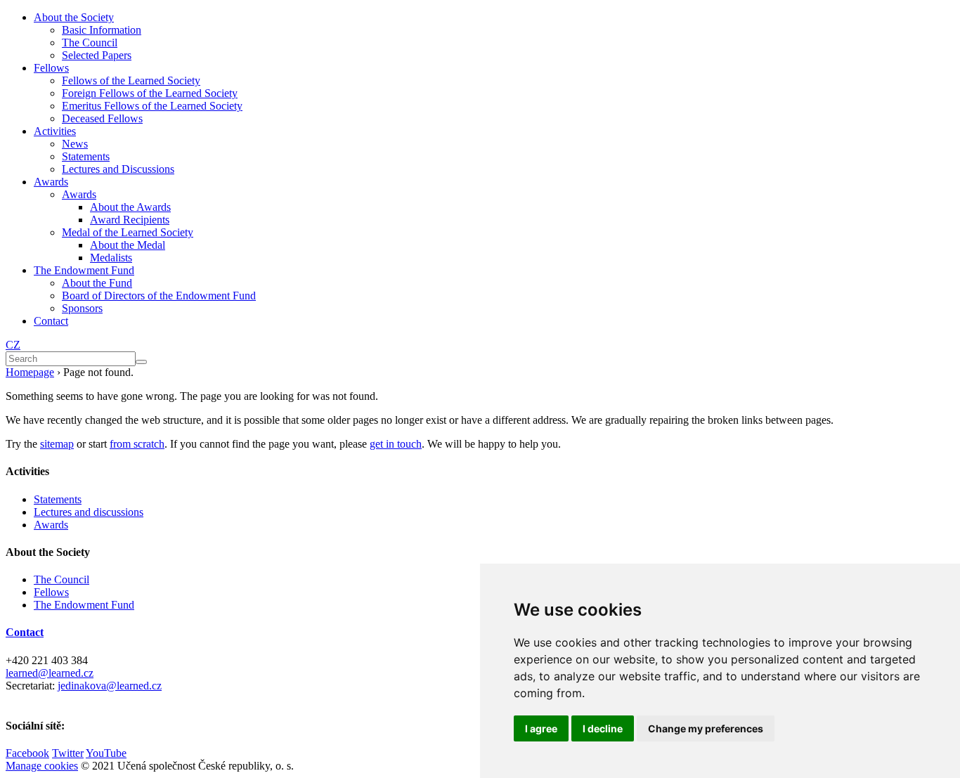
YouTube (106, 753)
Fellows (51, 68)
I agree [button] (541, 728)
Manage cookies (42, 766)
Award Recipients (129, 220)
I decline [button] (603, 728)
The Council (89, 42)
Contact (51, 321)
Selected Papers (96, 55)
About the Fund (97, 283)
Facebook (27, 753)
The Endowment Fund (84, 270)
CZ (13, 345)
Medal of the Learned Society (127, 232)
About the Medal (127, 245)
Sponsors (82, 308)
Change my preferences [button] (705, 728)
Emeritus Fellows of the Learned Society (152, 106)
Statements (86, 156)
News (75, 144)
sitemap (57, 444)
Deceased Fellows (102, 118)
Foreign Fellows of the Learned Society (150, 93)
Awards (51, 182)
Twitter (68, 753)
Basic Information (101, 30)
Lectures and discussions (88, 512)
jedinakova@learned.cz (110, 686)
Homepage (30, 372)
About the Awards (130, 207)
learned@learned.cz (49, 673)
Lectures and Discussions (118, 169)
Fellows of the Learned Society (131, 80)
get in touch (396, 444)
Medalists (111, 258)
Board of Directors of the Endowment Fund (159, 296)
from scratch (137, 444)
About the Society (74, 17)
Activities (55, 131)
